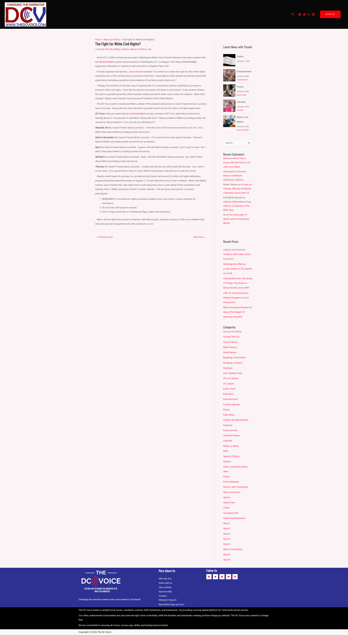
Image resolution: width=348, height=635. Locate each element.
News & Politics (138, 49)
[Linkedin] (313, 14)
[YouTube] (228, 576)
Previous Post (104, 237)
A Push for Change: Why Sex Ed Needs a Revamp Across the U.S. (237, 188)
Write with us (165, 583)
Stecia (226, 158)
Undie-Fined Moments (234, 518)
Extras (226, 409)
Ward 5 (227, 544)
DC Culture (228, 383)
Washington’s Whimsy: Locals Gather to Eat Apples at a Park (237, 269)
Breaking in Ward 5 (233, 362)
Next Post (199, 237)
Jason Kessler (136, 71)
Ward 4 (227, 539)
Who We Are (165, 578)
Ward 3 (227, 533)
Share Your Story (231, 492)
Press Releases (231, 481)
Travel (226, 507)
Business (228, 368)
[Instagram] (308, 14)
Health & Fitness (231, 435)
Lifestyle (241, 102)
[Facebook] (299, 14)
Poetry (240, 56)
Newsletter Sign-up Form (171, 604)
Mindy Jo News (122, 49)
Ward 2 (227, 528)
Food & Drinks (230, 430)
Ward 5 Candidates (233, 549)
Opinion (227, 461)
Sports (226, 497)
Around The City (105, 49)
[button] (293, 14)
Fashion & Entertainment (235, 420)
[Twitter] (304, 14)
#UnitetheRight (106, 61)
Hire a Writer (165, 587)
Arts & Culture (230, 342)
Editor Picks (229, 388)
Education (228, 394)
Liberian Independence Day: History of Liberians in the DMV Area (237, 205)
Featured (227, 425)
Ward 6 (227, 554)
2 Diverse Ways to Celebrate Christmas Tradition (234, 175)
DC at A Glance (230, 378)
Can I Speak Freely (232, 373)
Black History (230, 347)
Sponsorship (165, 591)
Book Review (229, 352)
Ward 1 (227, 523)
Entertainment (244, 71)
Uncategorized (230, 513)
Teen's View (229, 502)
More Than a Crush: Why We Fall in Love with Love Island (236, 162)
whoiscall (228, 171)
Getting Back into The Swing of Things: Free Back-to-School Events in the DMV (237, 283)
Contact (163, 596)
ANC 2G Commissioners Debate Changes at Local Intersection (236, 298)
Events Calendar (231, 404)
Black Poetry (241, 95)
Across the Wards (232, 331)
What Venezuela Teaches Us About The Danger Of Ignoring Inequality (237, 312)
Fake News (228, 414)
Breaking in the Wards (234, 357)
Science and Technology (235, 487)
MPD (225, 451)
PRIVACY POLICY (167, 600)
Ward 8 (227, 559)
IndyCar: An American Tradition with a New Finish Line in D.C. (237, 254)
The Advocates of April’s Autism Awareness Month (236, 218)
